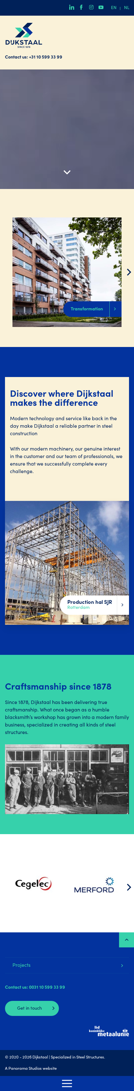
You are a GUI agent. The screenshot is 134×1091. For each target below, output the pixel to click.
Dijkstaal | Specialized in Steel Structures (23, 35)
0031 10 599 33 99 (47, 988)
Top (126, 939)
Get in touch (29, 1009)
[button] (129, 272)
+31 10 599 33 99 (45, 57)
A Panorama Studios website (31, 1069)
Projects (21, 965)
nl (126, 8)
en (114, 8)
